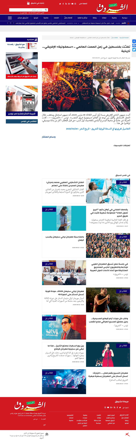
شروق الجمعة (110, 420)
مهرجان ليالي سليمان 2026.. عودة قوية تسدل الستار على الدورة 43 (64, 292)
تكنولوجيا (70, 415)
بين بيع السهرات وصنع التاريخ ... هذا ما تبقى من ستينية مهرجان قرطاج (66, 347)
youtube (72, 4)
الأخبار (124, 23)
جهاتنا (104, 17)
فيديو (36, 17)
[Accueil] (29, 405)
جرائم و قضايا (82, 17)
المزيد (10, 18)
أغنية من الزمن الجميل (82, 424)
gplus (69, 4)
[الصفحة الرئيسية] (113, 6)
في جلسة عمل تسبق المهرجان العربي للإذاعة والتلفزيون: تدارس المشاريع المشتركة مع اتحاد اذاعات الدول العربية (109, 267)
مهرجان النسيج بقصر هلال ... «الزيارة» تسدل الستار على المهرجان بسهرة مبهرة (108, 374)
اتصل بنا (22, 13)
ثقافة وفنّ (68, 17)
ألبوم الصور (111, 415)
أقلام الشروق (124, 415)
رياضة (95, 17)
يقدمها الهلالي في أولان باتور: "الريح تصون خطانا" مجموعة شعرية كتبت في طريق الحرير (109, 213)
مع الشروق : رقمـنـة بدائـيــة (16, 46)
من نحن (35, 419)
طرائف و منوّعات (81, 420)
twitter (60, 4)
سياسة (124, 17)
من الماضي (111, 423)
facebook (63, 4)
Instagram (75, 4)
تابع (45, 424)
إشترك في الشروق (37, 3)
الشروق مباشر (23, 17)
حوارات (85, 418)
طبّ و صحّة (97, 420)
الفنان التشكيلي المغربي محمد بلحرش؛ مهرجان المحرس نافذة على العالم (65, 183)
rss (66, 4)
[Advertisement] (22, 156)
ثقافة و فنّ (114, 37)
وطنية (114, 17)
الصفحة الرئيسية (124, 37)
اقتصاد (56, 17)
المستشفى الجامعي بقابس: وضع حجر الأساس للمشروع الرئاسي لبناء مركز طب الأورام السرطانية (53, 23)
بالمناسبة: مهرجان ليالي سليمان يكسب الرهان (64, 238)
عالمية (46, 17)
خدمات (71, 418)
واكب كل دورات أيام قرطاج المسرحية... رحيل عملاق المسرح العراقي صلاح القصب (108, 320)
